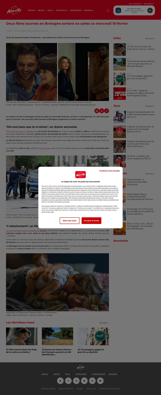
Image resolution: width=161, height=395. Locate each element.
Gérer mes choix (69, 220)
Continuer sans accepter (109, 170)
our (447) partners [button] (52, 186)
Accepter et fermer (91, 220)
